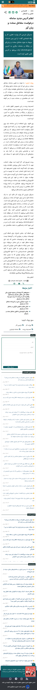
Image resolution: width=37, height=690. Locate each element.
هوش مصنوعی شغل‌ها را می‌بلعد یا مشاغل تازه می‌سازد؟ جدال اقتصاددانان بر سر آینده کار (13, 671)
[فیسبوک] (10, 12)
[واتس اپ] (10, 678)
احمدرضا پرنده (27, 329)
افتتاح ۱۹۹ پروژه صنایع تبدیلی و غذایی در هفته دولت (19, 392)
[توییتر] (13, 12)
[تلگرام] (16, 12)
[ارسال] (19, 283)
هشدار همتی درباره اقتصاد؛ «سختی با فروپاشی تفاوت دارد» (18, 493)
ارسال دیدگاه (10, 367)
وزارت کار (28, 325)
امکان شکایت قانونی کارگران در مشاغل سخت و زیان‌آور (18, 308)
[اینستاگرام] (21, 679)
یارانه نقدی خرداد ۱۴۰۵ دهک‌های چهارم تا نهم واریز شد (19, 626)
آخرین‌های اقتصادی (29, 372)
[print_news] (14, 283)
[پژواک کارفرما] (31, 2)
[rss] (27, 679)
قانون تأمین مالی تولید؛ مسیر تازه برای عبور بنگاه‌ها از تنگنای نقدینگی (17, 6)
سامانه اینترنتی (14, 329)
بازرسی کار (19, 325)
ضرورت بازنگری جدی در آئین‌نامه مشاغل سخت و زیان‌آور (17, 303)
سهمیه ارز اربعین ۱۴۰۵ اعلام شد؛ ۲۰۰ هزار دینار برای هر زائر (18, 614)
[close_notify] (33, 664)
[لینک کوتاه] (23, 283)
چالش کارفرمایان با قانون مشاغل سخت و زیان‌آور (17, 313)
